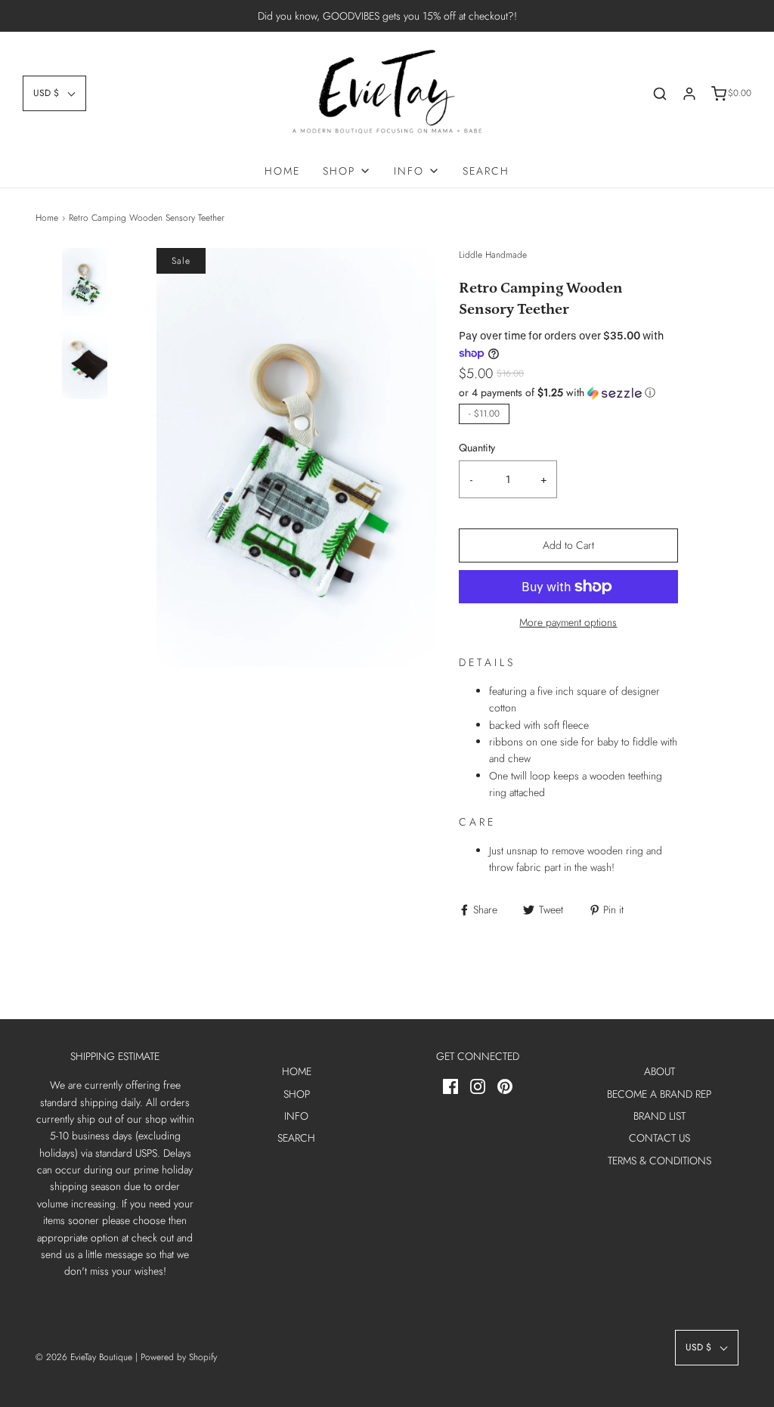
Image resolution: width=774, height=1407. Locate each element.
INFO (296, 1115)
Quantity (477, 447)
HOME (282, 170)
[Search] (660, 93)
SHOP (296, 1094)
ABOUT (659, 1071)
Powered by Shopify (179, 1357)
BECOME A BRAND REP (659, 1094)
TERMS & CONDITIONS (659, 1160)
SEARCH (486, 170)
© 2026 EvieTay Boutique (84, 1357)
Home (47, 218)
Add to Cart (568, 545)
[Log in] (689, 93)
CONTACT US (659, 1137)
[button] (54, 93)
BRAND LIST (659, 1115)
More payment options (568, 622)
